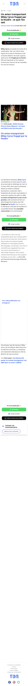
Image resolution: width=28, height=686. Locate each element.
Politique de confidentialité (14, 672)
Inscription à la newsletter (14, 665)
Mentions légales (14, 670)
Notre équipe (14, 668)
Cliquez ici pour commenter (11, 431)
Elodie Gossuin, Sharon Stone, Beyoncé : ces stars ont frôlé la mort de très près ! (13, 126)
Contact (14, 666)
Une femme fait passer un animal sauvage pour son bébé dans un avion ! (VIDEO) (14, 360)
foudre (13, 204)
